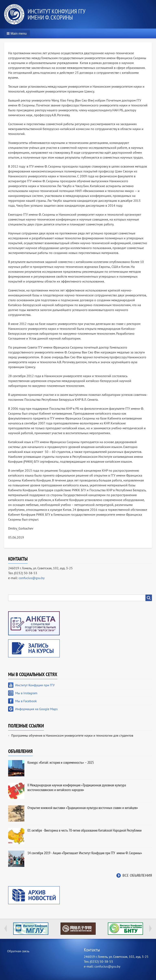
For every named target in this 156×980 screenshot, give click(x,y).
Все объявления (137, 875)
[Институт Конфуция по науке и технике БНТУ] (125, 929)
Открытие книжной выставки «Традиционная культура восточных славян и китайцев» (82, 807)
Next (150, 928)
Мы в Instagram (26, 693)
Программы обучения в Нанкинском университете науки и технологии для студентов (72, 735)
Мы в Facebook (26, 701)
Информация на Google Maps (36, 709)
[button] (17, 33)
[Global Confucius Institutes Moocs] (78, 929)
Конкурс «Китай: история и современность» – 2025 (60, 762)
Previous (5, 928)
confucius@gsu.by (31, 578)
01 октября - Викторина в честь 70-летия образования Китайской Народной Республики (84, 830)
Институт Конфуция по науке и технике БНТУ (125, 929)
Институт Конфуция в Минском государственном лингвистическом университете (30, 929)
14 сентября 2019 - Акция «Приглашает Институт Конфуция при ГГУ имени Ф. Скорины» (84, 853)
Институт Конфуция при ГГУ (35, 685)
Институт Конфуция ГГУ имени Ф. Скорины (56, 14)
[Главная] (16, 14)
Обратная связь (18, 951)
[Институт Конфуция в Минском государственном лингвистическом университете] (30, 929)
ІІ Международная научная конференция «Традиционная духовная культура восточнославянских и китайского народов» (76, 787)
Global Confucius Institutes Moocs (78, 929)
